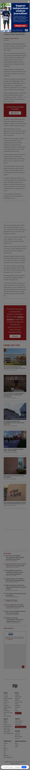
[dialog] (15, 385)
